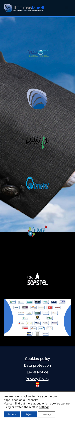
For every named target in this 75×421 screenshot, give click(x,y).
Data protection (37, 365)
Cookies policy (37, 358)
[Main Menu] (66, 8)
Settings (46, 414)
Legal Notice (37, 372)
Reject (29, 414)
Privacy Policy (37, 379)
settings (44, 407)
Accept (12, 414)
